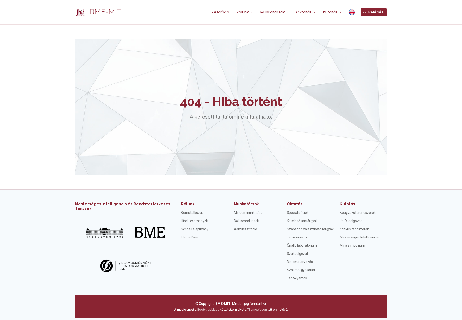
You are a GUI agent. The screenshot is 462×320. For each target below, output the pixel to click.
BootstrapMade (208, 309)
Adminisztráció (245, 229)
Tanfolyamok (297, 278)
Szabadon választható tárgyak (310, 229)
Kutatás (347, 204)
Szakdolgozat (297, 253)
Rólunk (187, 204)
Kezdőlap (220, 12)
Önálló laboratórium (302, 245)
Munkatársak (246, 204)
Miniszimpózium (352, 245)
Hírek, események (194, 221)
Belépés (374, 12)
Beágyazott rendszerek (358, 212)
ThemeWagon (257, 309)
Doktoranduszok (246, 221)
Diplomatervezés (300, 261)
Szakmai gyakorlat (301, 270)
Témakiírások (297, 237)
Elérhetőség (190, 237)
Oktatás (294, 204)
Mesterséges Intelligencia (359, 237)
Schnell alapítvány (194, 229)
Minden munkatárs (248, 212)
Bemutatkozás (192, 212)
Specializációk (297, 212)
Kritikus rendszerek (354, 229)
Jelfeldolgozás (351, 221)
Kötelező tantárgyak (302, 221)
